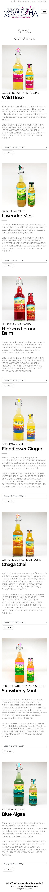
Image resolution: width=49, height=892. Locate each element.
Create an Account (27, 1)
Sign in (13, 1)
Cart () (42, 1)
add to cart (8, 153)
